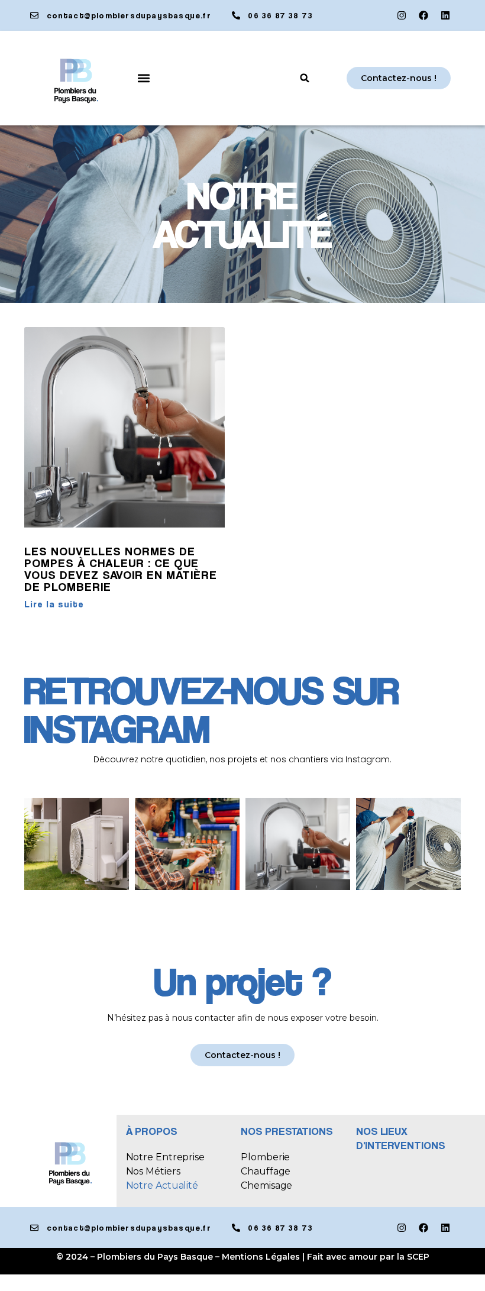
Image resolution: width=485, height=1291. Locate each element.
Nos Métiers (153, 1171)
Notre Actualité (162, 1185)
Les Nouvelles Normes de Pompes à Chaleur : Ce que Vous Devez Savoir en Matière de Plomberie (120, 569)
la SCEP (413, 1256)
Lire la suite (54, 604)
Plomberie (265, 1157)
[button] (144, 78)
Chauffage (265, 1171)
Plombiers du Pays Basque (155, 1256)
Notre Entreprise (165, 1157)
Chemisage (266, 1185)
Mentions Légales (261, 1256)
